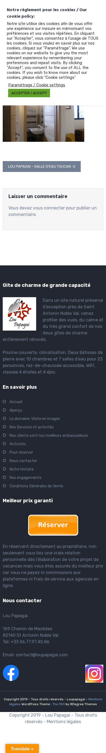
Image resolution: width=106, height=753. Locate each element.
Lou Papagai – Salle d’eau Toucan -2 (41, 166)
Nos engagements (26, 477)
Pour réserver (21, 452)
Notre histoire (22, 469)
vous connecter (49, 208)
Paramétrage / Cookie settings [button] (36, 85)
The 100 (59, 704)
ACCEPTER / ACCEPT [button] (29, 93)
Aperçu (16, 410)
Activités (18, 444)
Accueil (16, 402)
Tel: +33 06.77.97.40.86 (26, 641)
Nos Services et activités (32, 427)
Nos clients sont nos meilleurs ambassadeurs (49, 435)
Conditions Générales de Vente (36, 486)
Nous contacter (23, 461)
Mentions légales (64, 721)
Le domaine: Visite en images (35, 418)
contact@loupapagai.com (42, 654)
